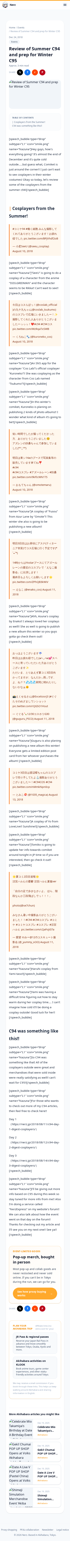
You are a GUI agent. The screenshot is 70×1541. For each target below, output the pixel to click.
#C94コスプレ (41, 920)
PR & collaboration (29, 1529)
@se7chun (27, 905)
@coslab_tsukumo (43, 309)
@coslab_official (47, 304)
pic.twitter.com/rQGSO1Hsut (30, 706)
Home (12, 27)
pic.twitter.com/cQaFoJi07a (37, 929)
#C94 (49, 782)
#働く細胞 (32, 229)
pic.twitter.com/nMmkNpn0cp (31, 787)
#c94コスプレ (21, 472)
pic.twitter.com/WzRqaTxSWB (31, 329)
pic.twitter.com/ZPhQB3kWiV (30, 582)
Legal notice (62, 1529)
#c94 (37, 324)
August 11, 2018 (44, 718)
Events (21, 27)
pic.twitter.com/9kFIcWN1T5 (30, 477)
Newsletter (47, 1529)
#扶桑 (53, 472)
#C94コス (46, 324)
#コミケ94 (19, 229)
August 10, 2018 (23, 251)
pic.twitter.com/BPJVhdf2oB (41, 238)
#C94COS (39, 782)
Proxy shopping (9, 1529)
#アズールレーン (40, 472)
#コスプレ (43, 924)
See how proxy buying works (35, 1293)
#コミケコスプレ (26, 924)
